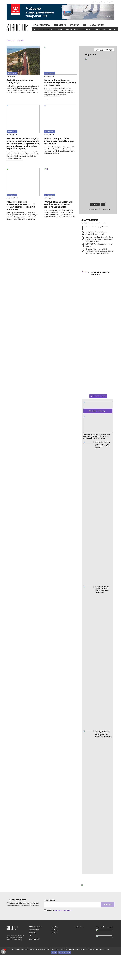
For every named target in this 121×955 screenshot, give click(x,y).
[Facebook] (75, 930)
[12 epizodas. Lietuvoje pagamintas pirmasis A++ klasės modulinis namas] (88, 512)
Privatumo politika (64, 952)
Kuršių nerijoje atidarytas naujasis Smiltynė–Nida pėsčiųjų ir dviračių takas (60, 82)
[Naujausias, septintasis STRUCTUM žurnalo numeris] (89, 363)
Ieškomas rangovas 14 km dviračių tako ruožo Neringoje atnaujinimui (59, 141)
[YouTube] (78, 934)
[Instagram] (75, 934)
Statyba (32, 933)
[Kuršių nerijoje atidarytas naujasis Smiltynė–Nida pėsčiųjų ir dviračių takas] (60, 60)
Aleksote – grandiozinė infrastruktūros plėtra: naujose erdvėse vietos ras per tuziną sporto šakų (99, 239)
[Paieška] (108, 25)
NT (30, 936)
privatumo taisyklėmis (63, 910)
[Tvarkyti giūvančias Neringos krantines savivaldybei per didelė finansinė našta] (60, 182)
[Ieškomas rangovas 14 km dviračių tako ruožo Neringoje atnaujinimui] (60, 119)
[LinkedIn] (78, 930)
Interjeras (34, 930)
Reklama (55, 930)
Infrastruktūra (12, 73)
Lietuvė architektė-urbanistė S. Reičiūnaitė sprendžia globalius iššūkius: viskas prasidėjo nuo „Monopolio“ (100, 251)
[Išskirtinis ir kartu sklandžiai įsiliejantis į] (106, 308)
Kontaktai (55, 933)
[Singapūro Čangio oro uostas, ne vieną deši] (89, 316)
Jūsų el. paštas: (50, 900)
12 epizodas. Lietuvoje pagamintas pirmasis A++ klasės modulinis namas (103, 445)
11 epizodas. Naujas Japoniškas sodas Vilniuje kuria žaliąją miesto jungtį (102, 589)
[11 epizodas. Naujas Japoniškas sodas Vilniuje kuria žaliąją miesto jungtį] (88, 657)
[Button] (103, 204)
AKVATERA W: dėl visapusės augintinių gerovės (99, 245)
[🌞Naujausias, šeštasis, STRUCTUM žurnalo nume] (106, 374)
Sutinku (54, 952)
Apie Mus (55, 927)
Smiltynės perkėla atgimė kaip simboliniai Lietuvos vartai (96, 233)
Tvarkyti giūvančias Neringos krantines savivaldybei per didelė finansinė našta (58, 204)
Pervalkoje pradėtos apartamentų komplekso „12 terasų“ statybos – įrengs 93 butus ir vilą (21, 206)
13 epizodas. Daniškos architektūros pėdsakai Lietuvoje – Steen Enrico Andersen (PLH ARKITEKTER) (97, 436)
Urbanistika (34, 939)
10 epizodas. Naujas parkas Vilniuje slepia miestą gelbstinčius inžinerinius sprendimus (103, 734)
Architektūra (11, 195)
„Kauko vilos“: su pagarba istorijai (97, 227)
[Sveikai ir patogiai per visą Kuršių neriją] (23, 60)
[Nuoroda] (18, 27)
